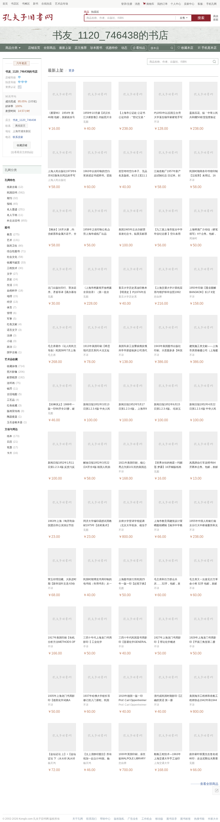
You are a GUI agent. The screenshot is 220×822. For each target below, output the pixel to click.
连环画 (13, 383)
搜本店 (155, 48)
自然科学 (15, 290)
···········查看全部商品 (204, 784)
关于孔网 (77, 818)
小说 (11, 341)
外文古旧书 (17, 220)
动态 (124, 47)
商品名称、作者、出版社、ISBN (105, 17)
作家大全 (213, 818)
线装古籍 (15, 186)
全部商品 (50, 47)
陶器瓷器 (14, 416)
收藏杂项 (16, 366)
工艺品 (13, 399)
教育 (13, 234)
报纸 (12, 203)
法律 (11, 335)
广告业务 (133, 818)
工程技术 (15, 268)
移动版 (159, 818)
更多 (72, 70)
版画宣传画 (15, 411)
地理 (12, 296)
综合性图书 (16, 251)
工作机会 (146, 818)
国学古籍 (14, 352)
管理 (11, 313)
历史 (12, 279)
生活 (12, 285)
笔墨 (12, 447)
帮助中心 (105, 818)
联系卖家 (18, 137)
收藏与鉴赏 (16, 262)
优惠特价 (112, 47)
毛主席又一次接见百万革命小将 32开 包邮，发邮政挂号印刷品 (203, 583)
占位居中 (28, 17)
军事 (11, 318)
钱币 (12, 388)
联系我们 (91, 818)
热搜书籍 (199, 818)
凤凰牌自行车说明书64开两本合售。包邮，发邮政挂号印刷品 (203, 467)
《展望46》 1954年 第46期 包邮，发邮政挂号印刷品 (61, 117)
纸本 (13, 436)
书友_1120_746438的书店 (21, 71)
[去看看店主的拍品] (22, 152)
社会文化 (15, 256)
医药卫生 (15, 245)
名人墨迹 (16, 209)
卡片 (12, 453)
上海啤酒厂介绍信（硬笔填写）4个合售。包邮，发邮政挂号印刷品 (203, 234)
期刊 (12, 198)
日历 (12, 441)
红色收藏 (14, 405)
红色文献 (14, 324)
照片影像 (16, 371)
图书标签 (185, 818)
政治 (11, 346)
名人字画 (15, 215)
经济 (12, 301)
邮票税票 (16, 377)
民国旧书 (16, 192)
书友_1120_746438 (24, 120)
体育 (11, 307)
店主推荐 (81, 47)
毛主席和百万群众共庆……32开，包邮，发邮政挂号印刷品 (167, 583)
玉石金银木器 (17, 422)
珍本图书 (96, 47)
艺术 (13, 240)
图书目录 (172, 818)
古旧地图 (14, 394)
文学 (12, 273)
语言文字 (14, 329)
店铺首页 (34, 47)
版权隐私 (119, 818)
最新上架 (65, 47)
